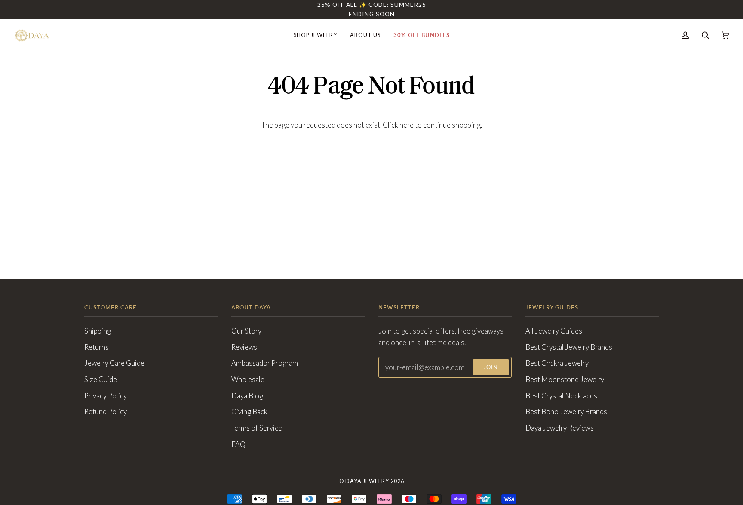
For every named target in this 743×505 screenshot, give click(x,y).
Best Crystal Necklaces (561, 396)
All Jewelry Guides (553, 331)
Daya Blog (247, 396)
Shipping (97, 331)
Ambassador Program (264, 363)
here (406, 125)
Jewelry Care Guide (114, 363)
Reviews (244, 347)
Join (490, 367)
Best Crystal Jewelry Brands (568, 347)
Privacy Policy (105, 396)
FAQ (238, 444)
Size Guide (100, 379)
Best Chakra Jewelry (557, 363)
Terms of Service (256, 428)
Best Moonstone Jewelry (564, 379)
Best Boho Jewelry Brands (566, 411)
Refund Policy (105, 411)
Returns (96, 347)
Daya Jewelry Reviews (559, 428)
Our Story (246, 331)
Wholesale (247, 379)
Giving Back (249, 411)
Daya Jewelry (367, 481)
